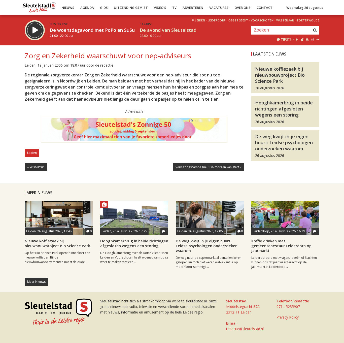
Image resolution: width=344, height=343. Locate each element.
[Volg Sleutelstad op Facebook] (297, 39)
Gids (104, 7)
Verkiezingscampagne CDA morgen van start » (208, 167)
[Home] (39, 6)
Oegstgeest (238, 20)
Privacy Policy (288, 317)
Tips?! (286, 39)
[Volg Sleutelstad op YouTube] (307, 39)
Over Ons (242, 7)
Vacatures (218, 7)
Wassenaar (285, 20)
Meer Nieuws (36, 281)
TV (174, 7)
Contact (264, 7)
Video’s (160, 7)
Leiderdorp (217, 20)
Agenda (87, 7)
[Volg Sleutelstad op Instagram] (312, 39)
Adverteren (193, 7)
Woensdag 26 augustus (304, 7)
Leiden (200, 20)
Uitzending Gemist (131, 7)
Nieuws (67, 7)
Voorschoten (262, 20)
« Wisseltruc (35, 167)
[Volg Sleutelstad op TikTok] (302, 39)
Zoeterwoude (308, 20)
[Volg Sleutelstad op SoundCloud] (317, 39)
